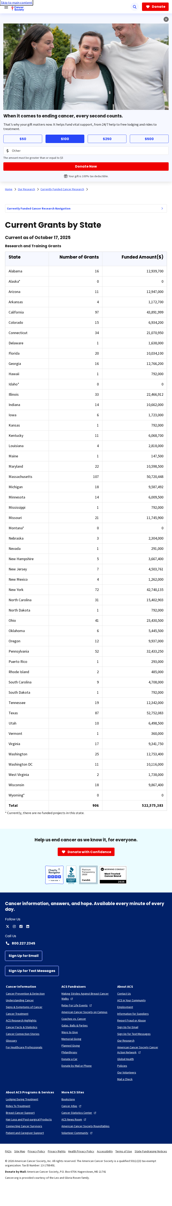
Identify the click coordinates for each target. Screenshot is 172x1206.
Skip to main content (16, 2)
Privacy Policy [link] (36, 1151)
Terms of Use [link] (123, 1151)
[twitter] (7, 926)
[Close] (166, 19)
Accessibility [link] (105, 1151)
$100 (65, 139)
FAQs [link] (8, 1151)
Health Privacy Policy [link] (81, 1151)
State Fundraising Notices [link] (151, 1151)
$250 (107, 139)
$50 (23, 139)
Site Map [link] (19, 1151)
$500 (149, 139)
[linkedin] (27, 926)
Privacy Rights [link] (57, 1151)
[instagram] (14, 926)
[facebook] (20, 926)
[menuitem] (162, 208)
